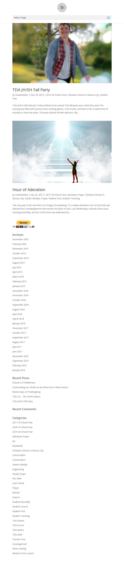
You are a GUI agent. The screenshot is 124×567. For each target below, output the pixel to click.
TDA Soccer (18, 525)
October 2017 (19, 332)
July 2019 (16, 267)
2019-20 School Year (56, 94)
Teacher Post (19, 539)
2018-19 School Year (22, 427)
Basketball (17, 445)
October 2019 (19, 253)
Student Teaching (71, 198)
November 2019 (20, 248)
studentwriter (21, 94)
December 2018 (20, 290)
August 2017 (18, 342)
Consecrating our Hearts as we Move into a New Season (40, 387)
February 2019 (19, 281)
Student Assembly (21, 501)
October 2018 (19, 300)
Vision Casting (19, 548)
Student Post (55, 198)
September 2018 (20, 304)
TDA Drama (18, 520)
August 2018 (18, 309)
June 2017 (17, 351)
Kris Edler (16, 478)
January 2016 (18, 370)
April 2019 (17, 272)
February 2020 (19, 244)
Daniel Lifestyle (32, 198)
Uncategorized (19, 544)
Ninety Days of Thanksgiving (26, 391)
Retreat (16, 492)
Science (16, 497)
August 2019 (18, 262)
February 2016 (19, 365)
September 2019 (20, 258)
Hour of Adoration (28, 189)
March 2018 (18, 318)
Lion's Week (18, 483)
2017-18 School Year (56, 194)
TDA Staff (17, 534)
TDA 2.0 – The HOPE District (26, 396)
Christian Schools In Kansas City (83, 94)
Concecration (18, 455)
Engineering (18, 469)
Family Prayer (19, 473)
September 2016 (20, 360)
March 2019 (18, 276)
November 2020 (20, 239)
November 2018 (20, 295)
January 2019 (18, 286)
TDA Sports (18, 529)
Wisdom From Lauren (23, 553)
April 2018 (17, 314)
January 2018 (18, 323)
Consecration (18, 459)
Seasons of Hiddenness (23, 382)
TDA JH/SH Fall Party (31, 89)
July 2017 (16, 346)
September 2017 (20, 337)
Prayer (44, 198)
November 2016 (20, 356)
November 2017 (20, 328)
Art (13, 441)
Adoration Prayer (75, 194)
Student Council (20, 506)
